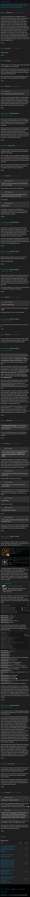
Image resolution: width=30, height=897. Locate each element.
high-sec (13, 866)
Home (2, 889)
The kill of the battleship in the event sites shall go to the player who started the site (8, 847)
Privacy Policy (4, 891)
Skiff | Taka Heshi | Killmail (15, 586)
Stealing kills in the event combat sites (14, 5)
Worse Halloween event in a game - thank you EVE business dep (8, 878)
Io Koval (13, 407)
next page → (4, 836)
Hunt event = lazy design (7, 854)
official (10, 873)
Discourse (8, 895)
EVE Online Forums (5, 1)
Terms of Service (21, 889)
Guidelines (13, 889)
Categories (7, 889)
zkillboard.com (7, 583)
